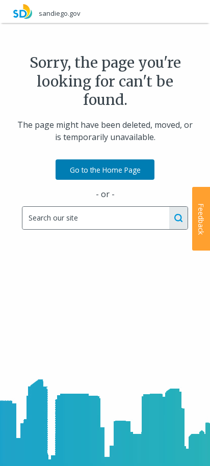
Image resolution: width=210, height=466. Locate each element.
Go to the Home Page (105, 170)
